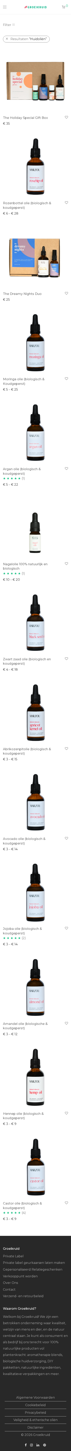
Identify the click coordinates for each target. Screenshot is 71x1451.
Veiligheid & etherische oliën (35, 1420)
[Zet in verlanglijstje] (66, 117)
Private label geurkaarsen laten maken (34, 1263)
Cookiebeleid (35, 1405)
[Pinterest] (44, 1445)
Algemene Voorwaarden (35, 1397)
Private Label (13, 1256)
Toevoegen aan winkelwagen (24, 123)
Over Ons (10, 1283)
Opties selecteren (15, 213)
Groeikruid (41, 1435)
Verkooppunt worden (20, 1276)
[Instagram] (31, 1445)
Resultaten (28, 39)
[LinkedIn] (38, 1445)
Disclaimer (35, 1427)
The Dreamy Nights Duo (22, 294)
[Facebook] (26, 1445)
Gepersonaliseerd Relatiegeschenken (32, 1269)
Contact (9, 1289)
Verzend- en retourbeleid (23, 1296)
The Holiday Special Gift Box (25, 118)
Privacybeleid (35, 1412)
